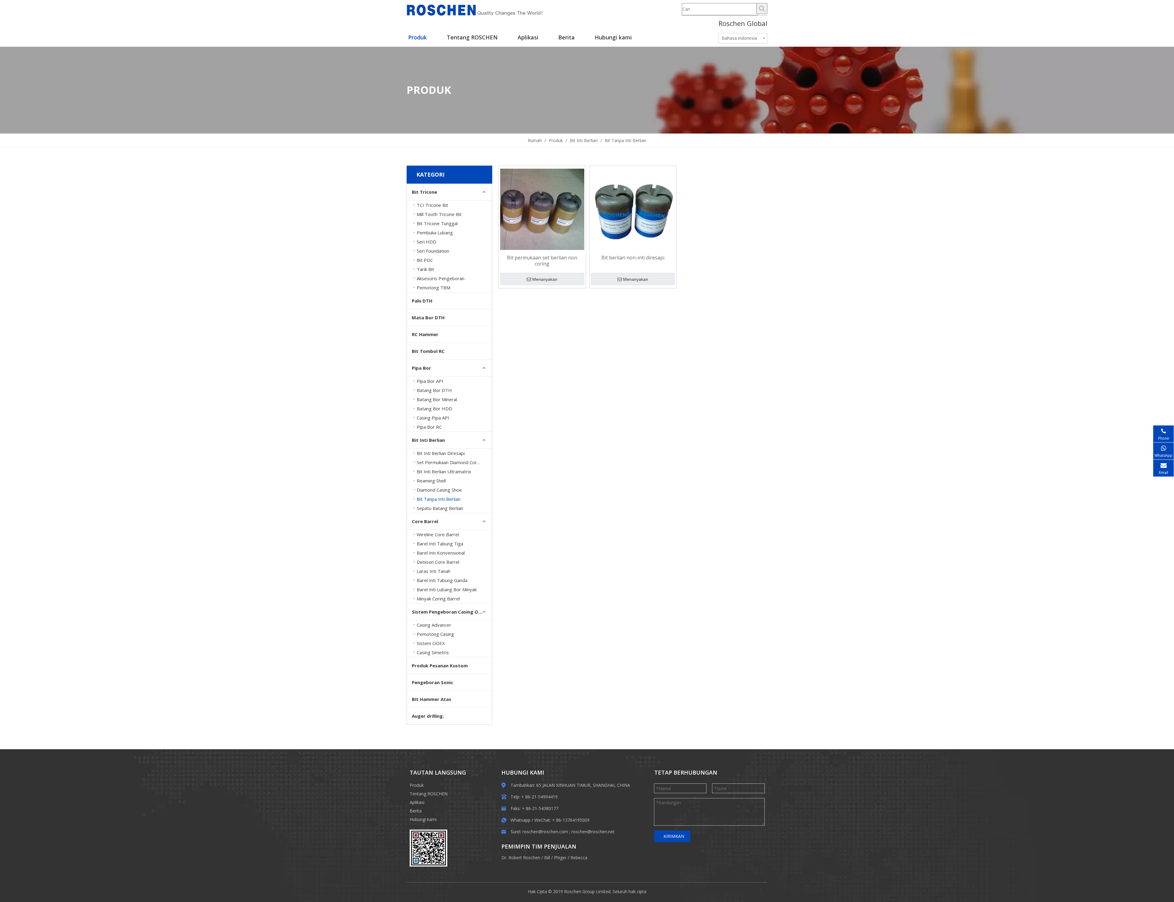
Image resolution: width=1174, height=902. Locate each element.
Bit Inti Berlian (428, 440)
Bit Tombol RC (428, 351)
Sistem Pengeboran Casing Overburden (452, 612)
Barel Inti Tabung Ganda (442, 580)
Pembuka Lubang (435, 232)
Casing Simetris (433, 652)
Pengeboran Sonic (432, 682)
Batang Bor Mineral (437, 399)
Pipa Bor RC (429, 427)
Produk (417, 785)
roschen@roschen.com (545, 831)
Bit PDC (425, 260)
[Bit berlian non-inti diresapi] (633, 208)
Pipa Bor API (430, 381)
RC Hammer (425, 334)
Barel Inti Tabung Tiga (440, 544)
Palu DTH (422, 301)
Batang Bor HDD (434, 408)
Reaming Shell (431, 481)
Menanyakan (544, 279)
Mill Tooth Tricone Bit (439, 214)
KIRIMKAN (673, 836)
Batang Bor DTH (434, 390)
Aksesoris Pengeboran (440, 278)
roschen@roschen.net (593, 831)
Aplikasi (417, 802)
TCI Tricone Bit (432, 205)
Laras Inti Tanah (433, 571)
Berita (416, 811)
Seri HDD (426, 242)
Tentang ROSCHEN (429, 794)
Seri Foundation (433, 251)
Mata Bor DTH (428, 317)
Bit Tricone (424, 192)
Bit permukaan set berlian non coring (542, 261)
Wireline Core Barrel (438, 534)
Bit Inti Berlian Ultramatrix (444, 471)
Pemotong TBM (433, 287)
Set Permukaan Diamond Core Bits (453, 462)
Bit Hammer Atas (431, 699)
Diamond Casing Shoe (439, 490)
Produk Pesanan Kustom (440, 665)
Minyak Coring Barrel (438, 599)
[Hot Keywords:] (761, 8)
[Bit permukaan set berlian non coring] (542, 208)
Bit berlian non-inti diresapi (632, 258)
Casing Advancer (434, 625)
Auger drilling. (428, 716)
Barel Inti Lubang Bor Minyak (447, 589)
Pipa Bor (421, 368)
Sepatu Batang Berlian (440, 508)
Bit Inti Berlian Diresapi (441, 453)
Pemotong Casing (435, 634)
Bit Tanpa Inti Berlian (438, 499)
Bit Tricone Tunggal (437, 223)
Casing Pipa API (433, 418)
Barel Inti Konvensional (441, 553)
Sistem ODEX (431, 643)
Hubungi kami (423, 819)
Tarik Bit (425, 269)
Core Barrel (425, 521)
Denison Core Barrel (438, 562)
